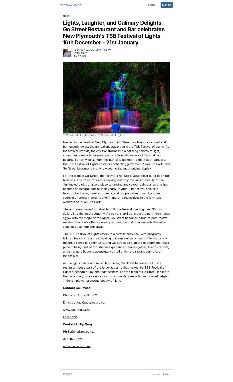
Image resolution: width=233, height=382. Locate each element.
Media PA (82, 53)
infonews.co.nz (70, 5)
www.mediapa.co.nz (76, 346)
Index (166, 374)
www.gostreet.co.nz (76, 310)
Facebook (70, 317)
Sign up (166, 4)
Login (151, 4)
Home (156, 374)
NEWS (67, 16)
